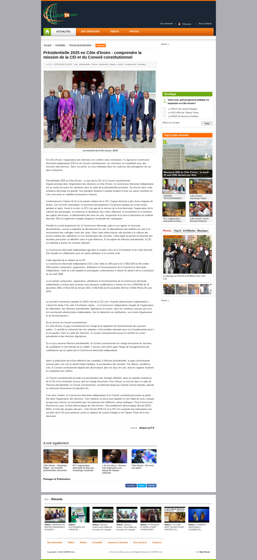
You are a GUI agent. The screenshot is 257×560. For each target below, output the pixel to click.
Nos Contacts (205, 23)
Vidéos (114, 31)
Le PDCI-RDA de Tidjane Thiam (183, 112)
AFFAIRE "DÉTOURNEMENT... (173, 197)
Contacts (156, 542)
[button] (131, 485)
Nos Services (140, 542)
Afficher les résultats (171, 123)
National (101, 45)
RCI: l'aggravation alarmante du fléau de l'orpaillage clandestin (83, 466)
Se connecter (166, 23)
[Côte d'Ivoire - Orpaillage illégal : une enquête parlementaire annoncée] (56, 456)
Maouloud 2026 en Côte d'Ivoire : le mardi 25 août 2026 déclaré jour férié (186, 173)
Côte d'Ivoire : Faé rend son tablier (142, 466)
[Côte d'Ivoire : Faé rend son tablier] (144, 456)
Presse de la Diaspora (80, 45)
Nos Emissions (90, 31)
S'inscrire (186, 24)
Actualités (63, 31)
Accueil (47, 45)
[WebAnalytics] (128, 556)
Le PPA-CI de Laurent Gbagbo (182, 109)
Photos (134, 31)
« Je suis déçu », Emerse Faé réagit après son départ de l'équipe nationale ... (114, 466)
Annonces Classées (118, 542)
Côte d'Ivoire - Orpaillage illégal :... (199, 197)
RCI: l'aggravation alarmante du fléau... (173, 219)
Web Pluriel (204, 552)
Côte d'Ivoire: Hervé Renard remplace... (199, 219)
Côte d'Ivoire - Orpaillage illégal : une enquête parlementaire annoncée (55, 466)
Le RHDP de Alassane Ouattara (183, 116)
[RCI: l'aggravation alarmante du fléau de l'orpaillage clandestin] (85, 456)
